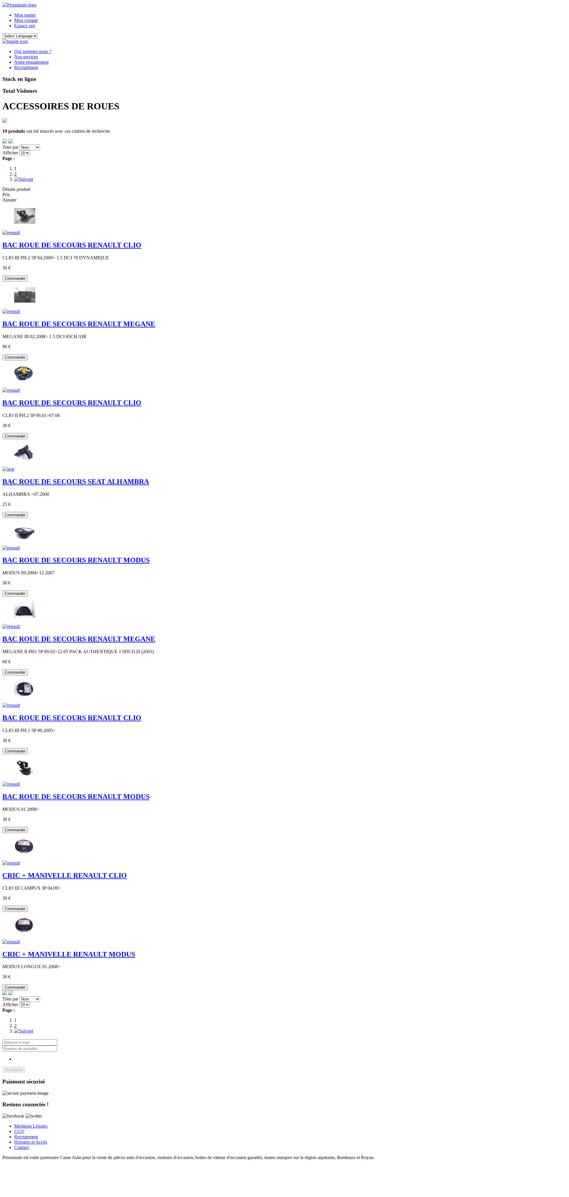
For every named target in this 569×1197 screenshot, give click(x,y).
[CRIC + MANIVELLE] (24, 852)
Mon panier (25, 14)
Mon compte (26, 20)
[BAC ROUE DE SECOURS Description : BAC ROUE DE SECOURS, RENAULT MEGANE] (11, 311)
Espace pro (24, 25)
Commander (15, 278)
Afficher (10, 152)
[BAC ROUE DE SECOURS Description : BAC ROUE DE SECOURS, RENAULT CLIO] (11, 232)
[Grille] (10, 141)
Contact (21, 1147)
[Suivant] (23, 179)
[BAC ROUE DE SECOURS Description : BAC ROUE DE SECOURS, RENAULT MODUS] (11, 547)
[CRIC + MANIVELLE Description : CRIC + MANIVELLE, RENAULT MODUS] (11, 941)
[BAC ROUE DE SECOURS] (24, 222)
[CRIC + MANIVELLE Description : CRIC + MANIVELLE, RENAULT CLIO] (11, 862)
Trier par (10, 147)
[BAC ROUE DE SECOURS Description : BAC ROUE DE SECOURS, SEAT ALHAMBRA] (8, 469)
